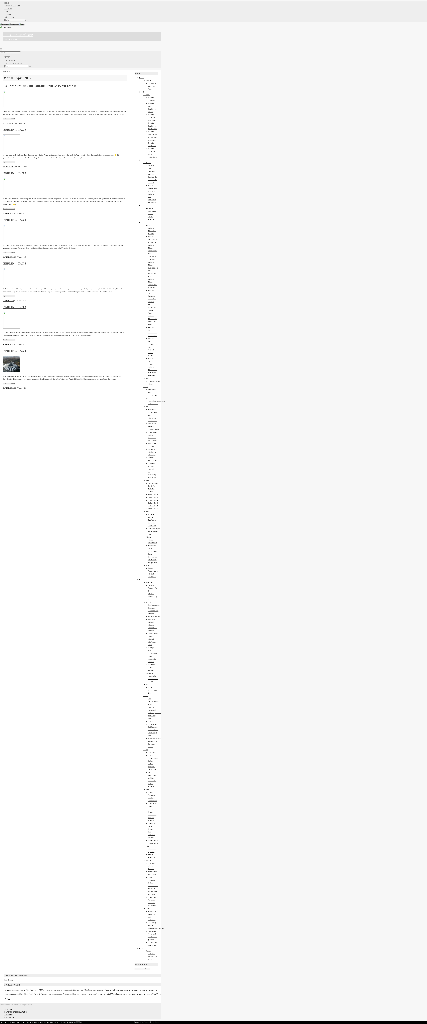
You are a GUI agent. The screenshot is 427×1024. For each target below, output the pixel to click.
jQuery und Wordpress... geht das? (152, 937)
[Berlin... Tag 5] (11, 194)
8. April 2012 (8, 257)
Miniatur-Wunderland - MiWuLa (152, 628)
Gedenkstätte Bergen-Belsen (152, 806)
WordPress (156, 994)
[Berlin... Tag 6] (11, 150)
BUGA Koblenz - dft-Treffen (153, 758)
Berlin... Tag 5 (153, 497)
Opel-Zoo (23, 994)
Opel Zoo (151, 852)
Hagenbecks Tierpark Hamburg (152, 817)
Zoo (7, 999)
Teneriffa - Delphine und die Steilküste (152, 126)
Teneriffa (101, 994)
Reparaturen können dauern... (152, 866)
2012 (5, 71)
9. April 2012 (8, 213)
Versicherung (116, 994)
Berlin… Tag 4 (14, 220)
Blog (27, 990)
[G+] (14, 24)
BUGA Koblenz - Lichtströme (152, 766)
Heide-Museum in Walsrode (152, 659)
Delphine (48, 990)
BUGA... (151, 721)
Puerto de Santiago (40, 994)
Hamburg (151, 798)
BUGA (42, 990)
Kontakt (8, 14)
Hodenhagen (100, 990)
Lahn (128, 990)
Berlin (22, 990)
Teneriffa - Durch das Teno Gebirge (152, 117)
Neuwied (7, 994)
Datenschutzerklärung (15, 1012)
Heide (94, 990)
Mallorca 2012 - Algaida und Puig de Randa (152, 307)
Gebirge (74, 990)
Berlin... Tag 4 (153, 500)
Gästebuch (9, 17)
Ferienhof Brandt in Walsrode (151, 667)
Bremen (150, 812)
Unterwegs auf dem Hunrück (151, 466)
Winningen (148, 994)
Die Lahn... (152, 849)
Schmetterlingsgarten (57, 994)
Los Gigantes (135, 990)
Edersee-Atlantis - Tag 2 (152, 588)
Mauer (141, 990)
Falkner (64, 990)
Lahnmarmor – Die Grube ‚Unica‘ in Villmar (39, 86)
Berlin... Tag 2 (153, 506)
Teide (94, 994)
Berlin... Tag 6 (153, 494)
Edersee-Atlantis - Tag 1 (152, 596)
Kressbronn (123, 990)
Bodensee (34, 990)
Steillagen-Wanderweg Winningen (152, 452)
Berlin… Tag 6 (14, 129)
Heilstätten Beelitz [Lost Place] (152, 956)
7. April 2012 (8, 301)
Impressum (9, 1009)
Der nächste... (152, 724)
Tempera (147, 1022)
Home (6, 3)
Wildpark (142, 994)
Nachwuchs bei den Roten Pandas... (153, 679)
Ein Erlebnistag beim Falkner (152, 474)
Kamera (108, 990)
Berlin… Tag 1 (14, 351)
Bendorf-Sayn (15, 990)
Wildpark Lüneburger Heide (152, 642)
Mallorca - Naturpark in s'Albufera (152, 188)
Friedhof (68, 990)
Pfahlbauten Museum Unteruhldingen (153, 426)
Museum (154, 990)
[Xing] (21, 24)
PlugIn (31, 994)
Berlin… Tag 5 (14, 173)
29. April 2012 (9, 123)
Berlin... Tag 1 (153, 509)
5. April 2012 (8, 388)
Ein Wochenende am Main (152, 775)
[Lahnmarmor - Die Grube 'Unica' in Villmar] (11, 107)
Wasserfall (135, 994)
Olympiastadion (14, 994)
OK (78, 1022)
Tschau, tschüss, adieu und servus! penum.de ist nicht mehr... (153, 888)
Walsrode (129, 994)
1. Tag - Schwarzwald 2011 (152, 690)
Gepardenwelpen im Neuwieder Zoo (154, 531)
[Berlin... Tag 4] (11, 241)
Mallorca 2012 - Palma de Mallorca (152, 239)
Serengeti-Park (82, 994)
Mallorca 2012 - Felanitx (151, 361)
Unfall (108, 994)
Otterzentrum (152, 801)
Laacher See (152, 577)
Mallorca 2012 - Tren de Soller (152, 231)
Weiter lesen (9, 119)
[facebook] (4, 24)
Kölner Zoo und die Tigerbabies (152, 517)
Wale (123, 994)
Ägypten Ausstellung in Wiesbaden (153, 571)
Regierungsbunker (154, 713)
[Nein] (81, 1022)
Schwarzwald (68, 994)
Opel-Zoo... (152, 752)
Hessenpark (152, 710)
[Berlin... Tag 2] (11, 328)
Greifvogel (80, 990)
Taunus (90, 994)
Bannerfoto (152, 781)
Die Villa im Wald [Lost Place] (152, 86)
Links (6, 11)
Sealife (76, 994)
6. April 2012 (8, 344)
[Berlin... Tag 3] (11, 284)
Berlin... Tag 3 (153, 503)
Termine (8, 9)
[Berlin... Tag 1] (11, 372)
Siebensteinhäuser (154, 616)
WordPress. (155, 1022)
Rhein (49, 994)
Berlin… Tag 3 (14, 263)
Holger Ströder (18, 35)
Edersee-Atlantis (56, 990)
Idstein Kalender (12, 6)
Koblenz (115, 990)
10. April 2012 (9, 167)
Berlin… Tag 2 (14, 307)
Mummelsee (147, 990)
